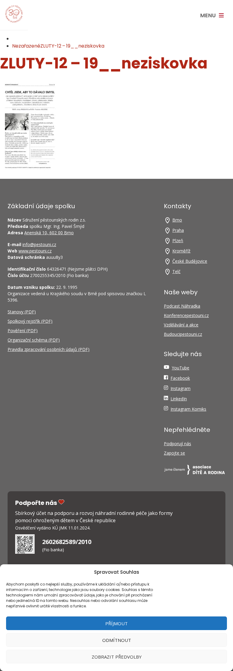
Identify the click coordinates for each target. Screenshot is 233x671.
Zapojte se (174, 453)
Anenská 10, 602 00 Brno (49, 232)
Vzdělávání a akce (181, 325)
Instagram (181, 388)
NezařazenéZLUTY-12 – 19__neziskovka (58, 45)
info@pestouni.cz (39, 244)
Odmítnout (116, 640)
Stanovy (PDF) (22, 312)
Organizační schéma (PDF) (34, 340)
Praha (178, 230)
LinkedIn (179, 399)
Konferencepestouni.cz (186, 315)
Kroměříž (181, 251)
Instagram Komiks (188, 409)
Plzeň (177, 240)
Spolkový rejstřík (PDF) (30, 321)
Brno (177, 220)
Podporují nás (177, 443)
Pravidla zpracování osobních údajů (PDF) (48, 349)
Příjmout (116, 623)
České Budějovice (189, 261)
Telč (176, 271)
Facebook (180, 378)
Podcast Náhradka (182, 306)
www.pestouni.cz (35, 251)
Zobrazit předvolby (117, 657)
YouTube (180, 368)
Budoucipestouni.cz (183, 334)
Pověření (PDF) (23, 330)
